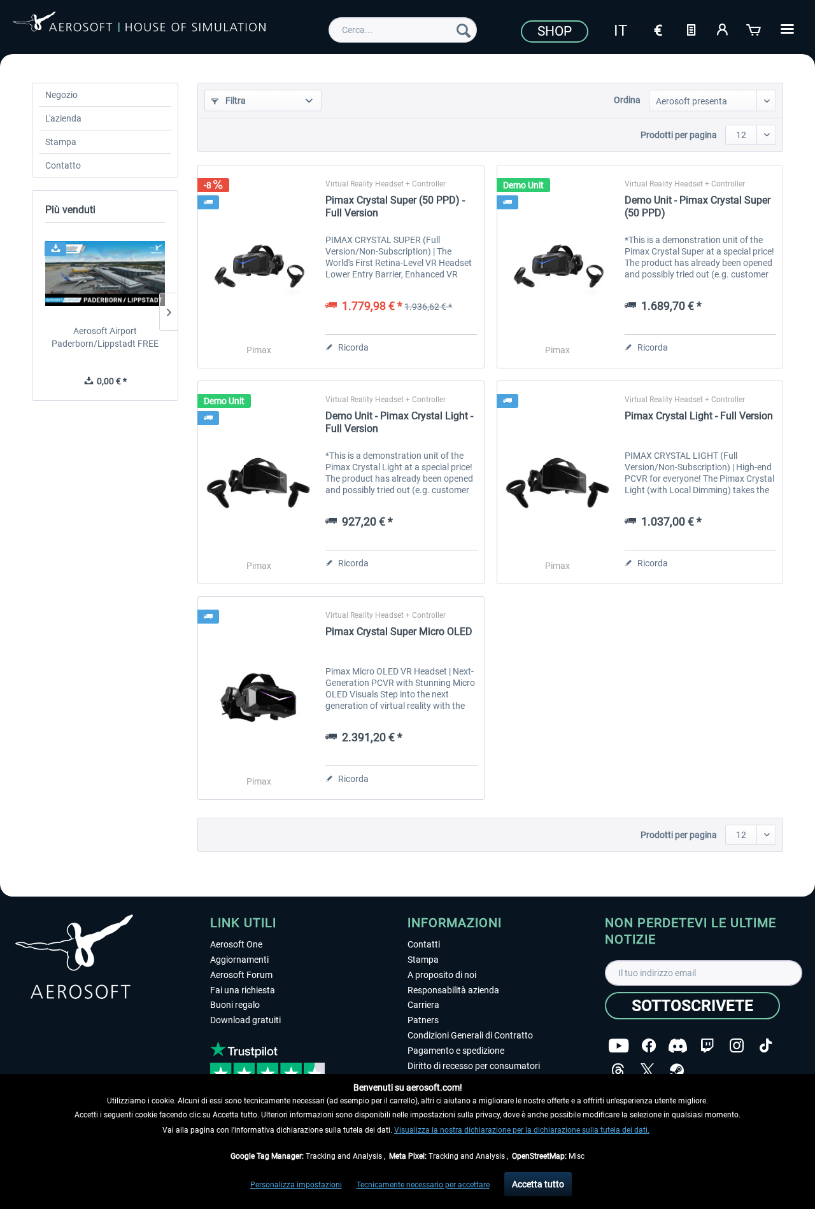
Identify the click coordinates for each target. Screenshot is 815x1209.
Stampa (60, 142)
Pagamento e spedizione (456, 1050)
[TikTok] (766, 1046)
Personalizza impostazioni (296, 1184)
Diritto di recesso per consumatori (474, 1066)
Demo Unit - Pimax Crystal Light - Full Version (399, 422)
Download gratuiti (245, 1020)
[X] (648, 1071)
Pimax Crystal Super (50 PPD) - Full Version (395, 206)
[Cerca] (463, 30)
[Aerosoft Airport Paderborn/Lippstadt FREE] (105, 273)
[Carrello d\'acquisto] (754, 28)
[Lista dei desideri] (691, 28)
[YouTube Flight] (618, 1046)
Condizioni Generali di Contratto (470, 1035)
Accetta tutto (538, 1184)
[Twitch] (707, 1046)
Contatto (63, 165)
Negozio (61, 95)
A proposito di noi (442, 975)
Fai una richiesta (242, 990)
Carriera (423, 1005)
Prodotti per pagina (679, 135)
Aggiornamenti (239, 959)
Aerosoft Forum (241, 975)
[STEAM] (677, 1071)
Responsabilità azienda (453, 990)
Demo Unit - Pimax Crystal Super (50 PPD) (697, 206)
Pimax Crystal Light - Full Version (699, 416)
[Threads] (618, 1071)
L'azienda (63, 118)
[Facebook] (649, 1046)
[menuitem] (403, 30)
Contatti (424, 944)
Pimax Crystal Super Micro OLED (398, 631)
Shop (554, 31)
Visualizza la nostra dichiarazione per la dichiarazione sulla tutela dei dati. (521, 1130)
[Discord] (678, 1046)
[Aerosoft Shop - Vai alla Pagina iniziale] (139, 28)
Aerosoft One (236, 944)
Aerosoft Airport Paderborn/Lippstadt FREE (105, 337)
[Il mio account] (722, 28)
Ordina (627, 100)
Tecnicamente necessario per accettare (423, 1184)
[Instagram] (737, 1046)
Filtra (234, 100)
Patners (423, 1020)
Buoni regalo (235, 1005)
